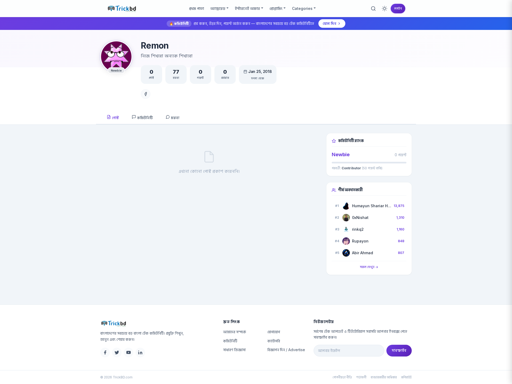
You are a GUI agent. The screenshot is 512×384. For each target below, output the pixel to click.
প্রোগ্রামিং (276, 8)
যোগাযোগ (273, 332)
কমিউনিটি (144, 117)
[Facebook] (145, 94)
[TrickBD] (157, 323)
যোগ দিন (329, 23)
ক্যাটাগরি (273, 341)
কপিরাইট (406, 377)
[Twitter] (117, 352)
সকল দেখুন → (369, 267)
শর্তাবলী (361, 377)
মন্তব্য (174, 117)
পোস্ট (115, 117)
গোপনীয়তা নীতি (342, 377)
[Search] (373, 8)
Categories (302, 8)
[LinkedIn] (140, 352)
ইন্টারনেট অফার (247, 8)
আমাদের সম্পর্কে (234, 332)
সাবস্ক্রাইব (399, 350)
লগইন (398, 8)
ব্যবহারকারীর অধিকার (384, 377)
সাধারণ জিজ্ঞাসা (234, 349)
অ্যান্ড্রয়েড (217, 8)
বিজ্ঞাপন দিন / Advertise (286, 349)
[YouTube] (128, 352)
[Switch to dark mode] (384, 8)
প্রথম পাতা (196, 8)
